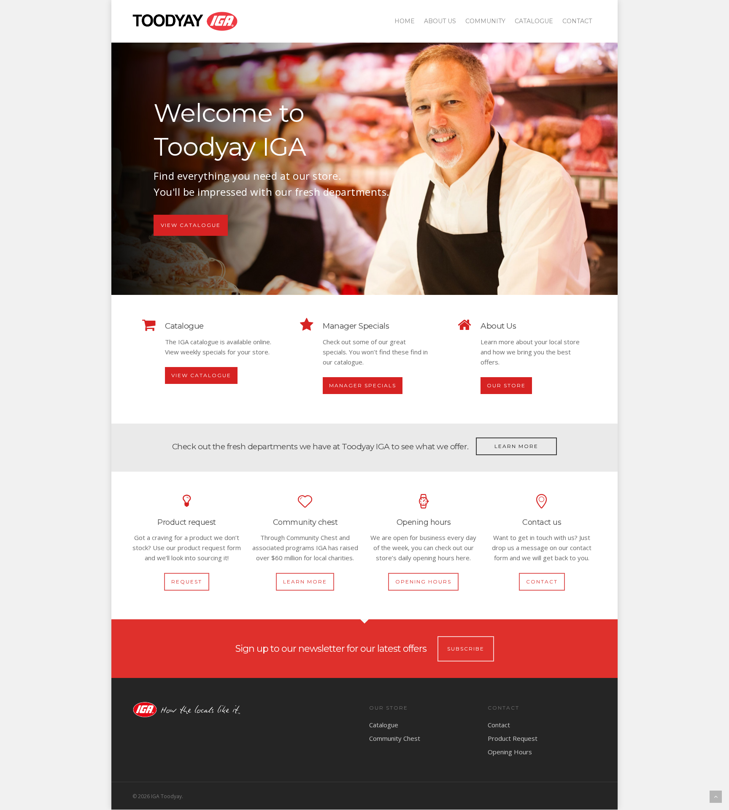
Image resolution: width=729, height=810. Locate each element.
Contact (577, 21)
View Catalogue (191, 225)
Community (485, 21)
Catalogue (534, 21)
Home (404, 21)
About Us (440, 21)
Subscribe (465, 648)
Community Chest (394, 738)
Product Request (512, 738)
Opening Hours (510, 752)
